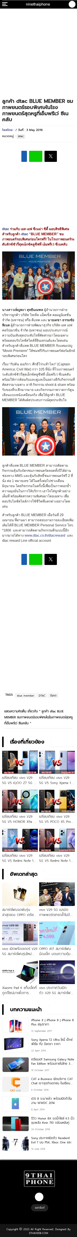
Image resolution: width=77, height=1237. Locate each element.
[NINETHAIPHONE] (38, 4)
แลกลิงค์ (39, 1207)
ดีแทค (53, 695)
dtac (5, 229)
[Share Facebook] (24, 156)
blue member (25, 695)
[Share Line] (35, 156)
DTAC (21, 136)
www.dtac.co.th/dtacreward (45, 535)
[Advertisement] (38, 49)
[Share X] (50, 156)
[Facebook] (39, 1197)
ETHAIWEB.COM (38, 1233)
